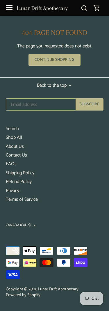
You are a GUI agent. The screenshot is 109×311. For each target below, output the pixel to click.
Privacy (12, 191)
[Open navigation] (9, 7)
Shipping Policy (20, 173)
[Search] (84, 8)
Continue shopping (54, 59)
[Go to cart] (96, 8)
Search (12, 129)
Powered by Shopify (23, 295)
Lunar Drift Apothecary (42, 8)
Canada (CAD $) (18, 225)
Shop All (14, 137)
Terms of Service (22, 199)
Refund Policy (19, 182)
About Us (15, 146)
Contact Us (16, 155)
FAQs (11, 164)
